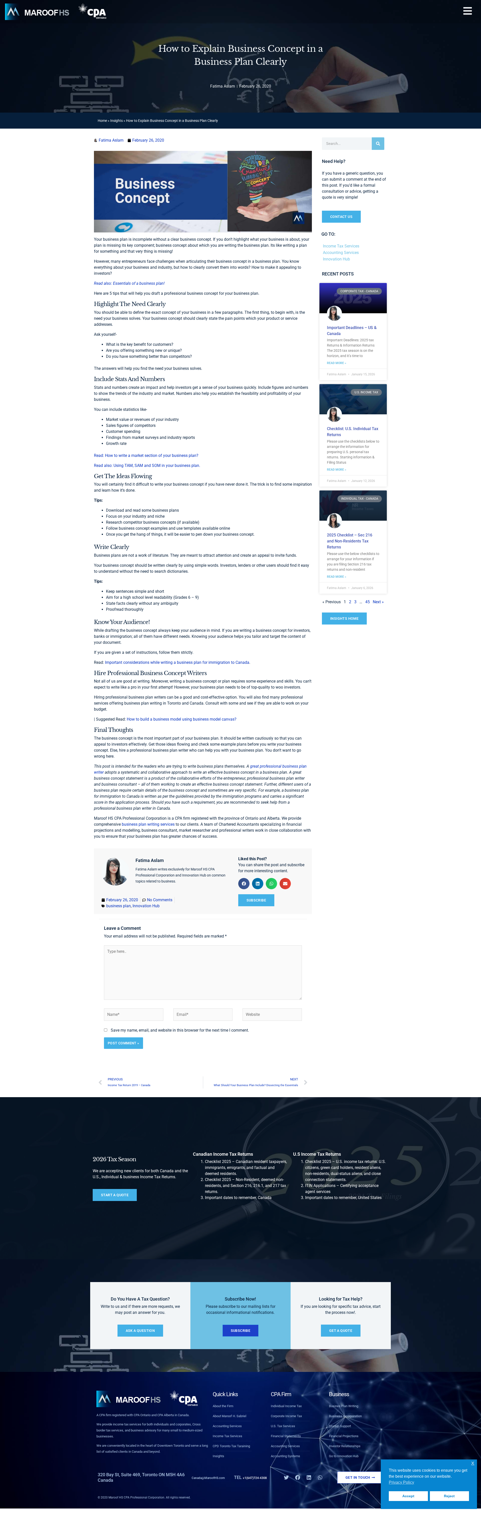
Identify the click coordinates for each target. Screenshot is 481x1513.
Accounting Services (341, 252)
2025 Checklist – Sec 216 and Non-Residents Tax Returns (349, 541)
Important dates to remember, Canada (238, 1197)
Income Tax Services (341, 246)
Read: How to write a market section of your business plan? (146, 455)
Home (102, 121)
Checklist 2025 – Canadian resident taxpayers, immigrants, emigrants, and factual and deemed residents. (246, 1167)
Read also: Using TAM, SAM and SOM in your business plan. (147, 465)
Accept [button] (408, 1496)
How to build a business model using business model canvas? (181, 719)
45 (367, 601)
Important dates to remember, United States (343, 1197)
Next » (378, 601)
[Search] (378, 143)
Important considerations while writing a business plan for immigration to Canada (177, 662)
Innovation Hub (146, 905)
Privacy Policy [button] (401, 1482)
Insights (116, 121)
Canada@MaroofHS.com (217, 1477)
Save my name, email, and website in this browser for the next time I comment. (180, 1030)
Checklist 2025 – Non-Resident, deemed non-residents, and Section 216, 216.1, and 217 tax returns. (245, 1185)
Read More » (336, 363)
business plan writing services (148, 824)
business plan (118, 905)
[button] (467, 12)
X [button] (472, 1463)
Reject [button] (449, 1496)
